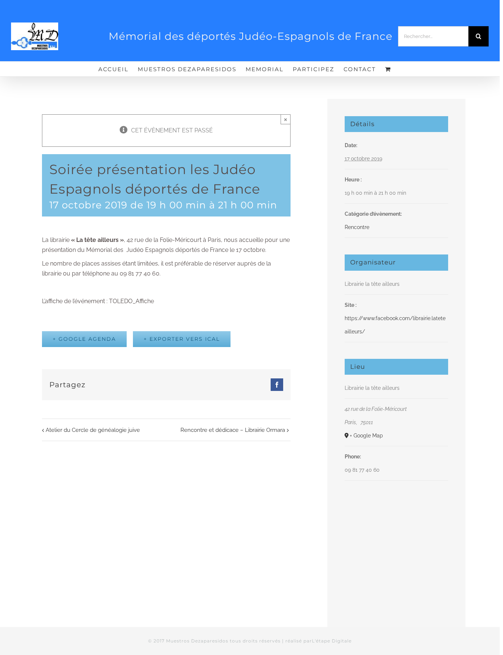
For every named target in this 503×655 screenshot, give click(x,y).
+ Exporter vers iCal (182, 339)
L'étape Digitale (332, 641)
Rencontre (357, 227)
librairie (87, 239)
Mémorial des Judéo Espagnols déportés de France (157, 249)
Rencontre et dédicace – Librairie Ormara (232, 430)
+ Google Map (366, 436)
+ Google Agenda (84, 339)
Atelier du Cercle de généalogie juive (93, 430)
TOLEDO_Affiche (131, 301)
